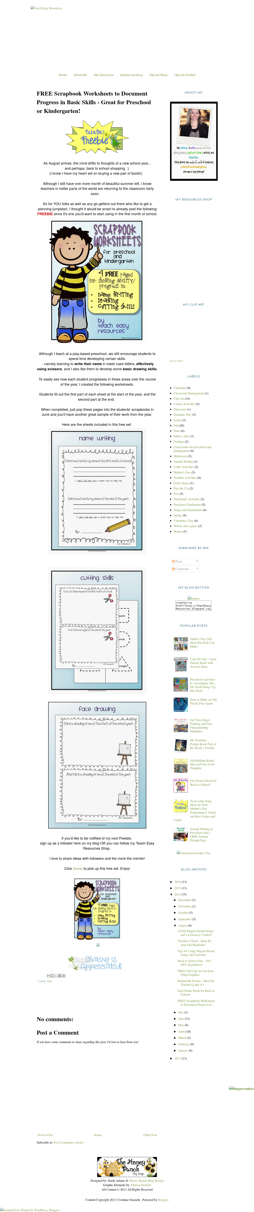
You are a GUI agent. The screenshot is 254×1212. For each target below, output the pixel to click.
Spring (178, 515)
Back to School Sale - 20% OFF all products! (194, 963)
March (182, 1038)
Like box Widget (176, 361)
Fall (49, 981)
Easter (177, 420)
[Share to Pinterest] (64, 976)
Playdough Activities (187, 499)
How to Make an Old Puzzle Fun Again (203, 701)
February (184, 1044)
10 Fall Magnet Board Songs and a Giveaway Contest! (196, 933)
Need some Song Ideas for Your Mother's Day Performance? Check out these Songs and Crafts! (195, 810)
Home (63, 75)
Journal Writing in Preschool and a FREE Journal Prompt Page (201, 834)
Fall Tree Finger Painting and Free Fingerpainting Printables (201, 725)
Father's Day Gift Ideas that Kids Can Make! (202, 642)
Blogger (163, 1200)
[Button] (193, 598)
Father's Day (181, 436)
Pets (176, 493)
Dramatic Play (182, 414)
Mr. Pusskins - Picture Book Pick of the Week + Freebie (203, 744)
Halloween (180, 456)
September (185, 919)
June (181, 1018)
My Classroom (104, 75)
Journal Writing (183, 461)
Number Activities (185, 477)
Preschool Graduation (187, 504)
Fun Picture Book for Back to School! (203, 782)
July (181, 1012)
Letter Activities (184, 467)
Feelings (179, 441)
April (182, 1031)
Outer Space (181, 483)
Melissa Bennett (141, 1185)
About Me (80, 75)
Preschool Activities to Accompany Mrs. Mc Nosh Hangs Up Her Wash (203, 685)
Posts (178, 561)
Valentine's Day (183, 520)
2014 (178, 894)
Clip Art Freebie (184, 75)
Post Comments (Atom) (68, 1142)
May (181, 1025)
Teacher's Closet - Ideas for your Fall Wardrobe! (194, 943)
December (185, 900)
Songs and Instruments (188, 510)
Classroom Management (189, 393)
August (183, 925)
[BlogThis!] (52, 976)
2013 (178, 1058)
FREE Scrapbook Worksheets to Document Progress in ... (196, 1003)
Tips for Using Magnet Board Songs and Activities (196, 953)
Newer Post (45, 1135)
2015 (178, 888)
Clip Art (179, 398)
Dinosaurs (180, 409)
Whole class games (185, 526)
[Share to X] (56, 976)
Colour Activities (184, 404)
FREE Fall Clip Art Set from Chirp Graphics (196, 973)
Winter (178, 531)
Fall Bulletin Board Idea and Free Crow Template (202, 764)
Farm (177, 431)
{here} (78, 868)
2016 (178, 882)
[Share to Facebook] (60, 976)
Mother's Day (182, 472)
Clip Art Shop (158, 75)
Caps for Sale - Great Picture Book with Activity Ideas (203, 662)
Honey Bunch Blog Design (146, 1180)
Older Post (150, 1135)
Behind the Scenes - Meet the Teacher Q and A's (196, 983)
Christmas (180, 388)
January (183, 1050)
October (183, 912)
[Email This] (49, 976)
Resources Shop (131, 75)
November (185, 906)
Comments (182, 569)
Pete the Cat (181, 488)
